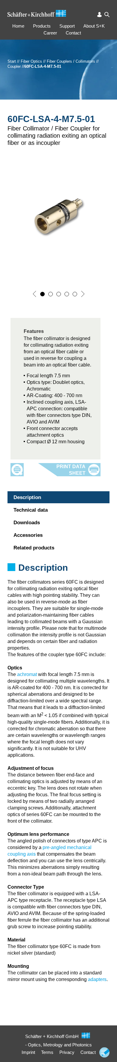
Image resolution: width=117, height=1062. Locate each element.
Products (42, 25)
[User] (99, 14)
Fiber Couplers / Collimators (71, 61)
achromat (27, 674)
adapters (97, 979)
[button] (34, 294)
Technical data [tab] (31, 510)
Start (12, 61)
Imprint (28, 1052)
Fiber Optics (31, 61)
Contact (73, 32)
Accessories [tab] (28, 535)
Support (67, 25)
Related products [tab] (34, 548)
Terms (47, 1052)
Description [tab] (27, 497)
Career (50, 32)
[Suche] (107, 14)
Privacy (66, 1052)
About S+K (94, 25)
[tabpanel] (59, 575)
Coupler (14, 66)
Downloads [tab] (27, 522)
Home (18, 25)
